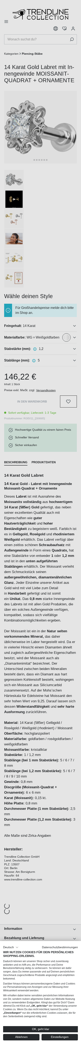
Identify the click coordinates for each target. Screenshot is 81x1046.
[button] (10, 947)
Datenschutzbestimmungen (60, 947)
